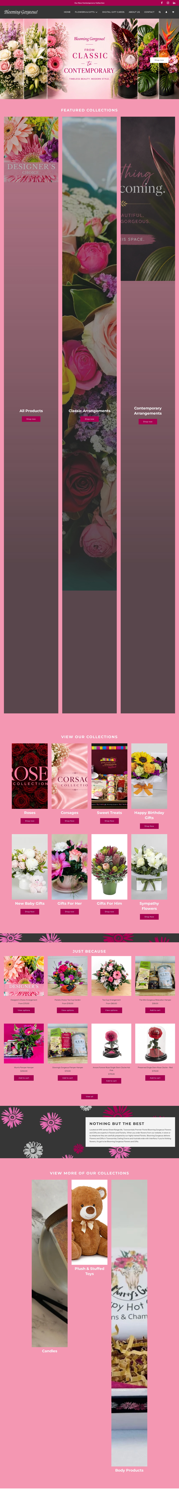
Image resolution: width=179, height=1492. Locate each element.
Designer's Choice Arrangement (24, 1000)
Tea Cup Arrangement (111, 1000)
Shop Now (69, 821)
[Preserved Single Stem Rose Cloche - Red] (155, 1043)
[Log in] (166, 12)
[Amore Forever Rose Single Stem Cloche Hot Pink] (111, 1043)
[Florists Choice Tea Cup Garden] (68, 976)
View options (24, 1010)
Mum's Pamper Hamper (24, 1067)
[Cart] (173, 12)
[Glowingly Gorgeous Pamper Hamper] (68, 1043)
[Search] (159, 12)
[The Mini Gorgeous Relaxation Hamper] (155, 976)
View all (89, 1096)
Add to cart (155, 1010)
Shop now (159, 60)
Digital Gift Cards (113, 12)
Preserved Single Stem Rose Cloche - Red (155, 1067)
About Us (134, 12)
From (23, 1003)
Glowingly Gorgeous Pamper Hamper (67, 1067)
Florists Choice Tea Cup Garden (68, 1000)
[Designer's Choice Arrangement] (24, 976)
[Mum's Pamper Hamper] (24, 1043)
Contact (149, 12)
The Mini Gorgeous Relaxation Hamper (155, 1000)
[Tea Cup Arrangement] (111, 976)
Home (67, 12)
